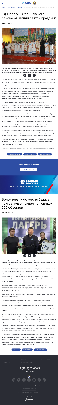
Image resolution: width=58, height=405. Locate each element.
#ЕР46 (16, 349)
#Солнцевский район (45, 154)
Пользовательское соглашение (29, 388)
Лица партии (24, 359)
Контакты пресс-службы (27, 362)
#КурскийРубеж (27, 349)
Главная (3, 7)
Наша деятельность (11, 7)
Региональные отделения (45, 359)
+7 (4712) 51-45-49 (29, 368)
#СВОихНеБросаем (40, 349)
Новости (20, 7)
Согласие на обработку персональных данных (29, 392)
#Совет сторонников (30, 154)
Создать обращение (28, 169)
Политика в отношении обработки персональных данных (29, 391)
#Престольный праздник (14, 154)
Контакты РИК (6, 362)
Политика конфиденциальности (29, 389)
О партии (5, 359)
